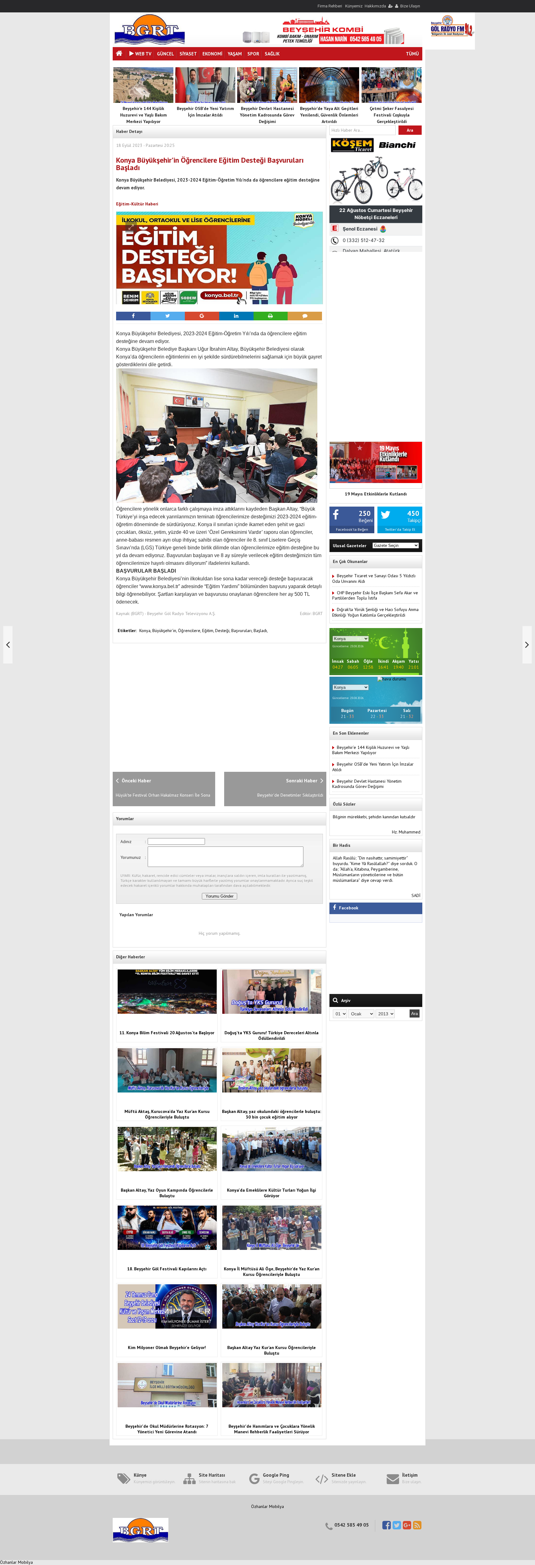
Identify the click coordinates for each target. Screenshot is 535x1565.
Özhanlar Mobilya (267, 1506)
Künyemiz (354, 6)
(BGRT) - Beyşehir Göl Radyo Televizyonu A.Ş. (173, 613)
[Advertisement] (213, 706)
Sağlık (272, 54)
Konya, (145, 630)
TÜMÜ (412, 54)
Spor (253, 54)
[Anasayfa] (120, 54)
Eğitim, (208, 630)
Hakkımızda (375, 6)
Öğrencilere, (190, 630)
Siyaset (188, 54)
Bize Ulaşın (410, 6)
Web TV (143, 54)
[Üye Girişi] (390, 6)
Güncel (165, 54)
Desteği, (223, 630)
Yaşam (235, 54)
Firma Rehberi (330, 6)
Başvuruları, (242, 630)
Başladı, (261, 630)
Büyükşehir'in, (165, 630)
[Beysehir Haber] (149, 43)
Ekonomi (212, 54)
